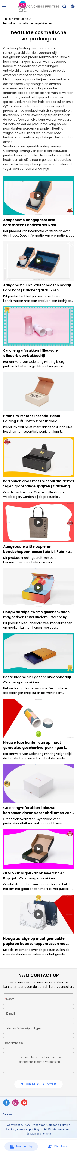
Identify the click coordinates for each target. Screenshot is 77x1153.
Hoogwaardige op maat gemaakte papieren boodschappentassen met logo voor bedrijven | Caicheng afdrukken (35, 941)
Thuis (7, 18)
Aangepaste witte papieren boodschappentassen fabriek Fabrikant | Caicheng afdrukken (38, 549)
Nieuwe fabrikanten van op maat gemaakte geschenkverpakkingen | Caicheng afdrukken (34, 745)
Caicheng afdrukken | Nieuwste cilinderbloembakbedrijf (30, 353)
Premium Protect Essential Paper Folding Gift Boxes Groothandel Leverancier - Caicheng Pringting (32, 418)
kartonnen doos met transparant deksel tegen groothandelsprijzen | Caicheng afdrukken (38, 484)
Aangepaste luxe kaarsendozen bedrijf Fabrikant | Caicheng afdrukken (37, 288)
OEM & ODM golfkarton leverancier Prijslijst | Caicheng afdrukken (33, 876)
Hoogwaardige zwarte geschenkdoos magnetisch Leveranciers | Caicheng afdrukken (36, 615)
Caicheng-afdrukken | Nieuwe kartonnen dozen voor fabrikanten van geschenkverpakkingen (37, 810)
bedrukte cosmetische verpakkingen (27, 23)
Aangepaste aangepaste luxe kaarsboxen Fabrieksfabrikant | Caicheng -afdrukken (30, 222)
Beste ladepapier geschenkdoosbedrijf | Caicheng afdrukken (38, 680)
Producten (21, 18)
